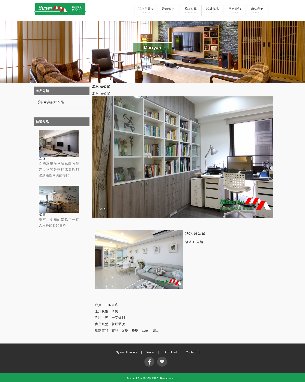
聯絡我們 (257, 10)
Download (170, 352)
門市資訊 (235, 10)
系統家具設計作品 (50, 102)
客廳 (42, 159)
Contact (191, 352)
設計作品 (212, 10)
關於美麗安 (146, 10)
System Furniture (126, 352)
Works (150, 352)
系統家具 (190, 10)
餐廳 (42, 215)
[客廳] (59, 143)
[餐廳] (59, 199)
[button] (270, 157)
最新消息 (168, 10)
